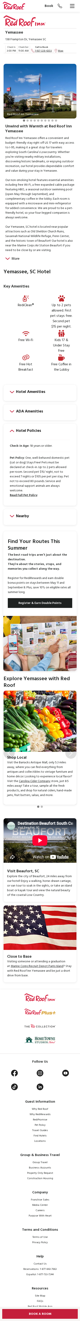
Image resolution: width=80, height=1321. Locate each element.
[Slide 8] (49, 120)
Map (60, 51)
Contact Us (40, 1264)
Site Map (40, 1296)
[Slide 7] (45, 120)
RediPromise (40, 1120)
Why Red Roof (40, 1109)
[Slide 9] (52, 120)
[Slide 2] (27, 120)
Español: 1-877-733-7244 (40, 1274)
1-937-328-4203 (43, 51)
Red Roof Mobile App (40, 1306)
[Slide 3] (31, 120)
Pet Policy (40, 1125)
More (16, 258)
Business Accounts (40, 1168)
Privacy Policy (40, 1242)
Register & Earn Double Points (40, 603)
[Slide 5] (38, 120)
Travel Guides (40, 1130)
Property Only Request (40, 1173)
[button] (9, 96)
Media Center (40, 1205)
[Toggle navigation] (72, 6)
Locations (40, 1141)
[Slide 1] (24, 120)
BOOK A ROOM (40, 1314)
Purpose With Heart (40, 1216)
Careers (40, 1210)
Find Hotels (40, 1136)
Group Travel (40, 1162)
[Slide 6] (42, 120)
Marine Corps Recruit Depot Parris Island (37, 966)
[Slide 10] (56, 120)
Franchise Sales (40, 1200)
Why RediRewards (40, 1114)
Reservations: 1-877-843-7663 (40, 1269)
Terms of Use (40, 1237)
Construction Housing (40, 1178)
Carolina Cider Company (34, 781)
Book (49, 6)
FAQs (40, 1301)
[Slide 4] (35, 120)
